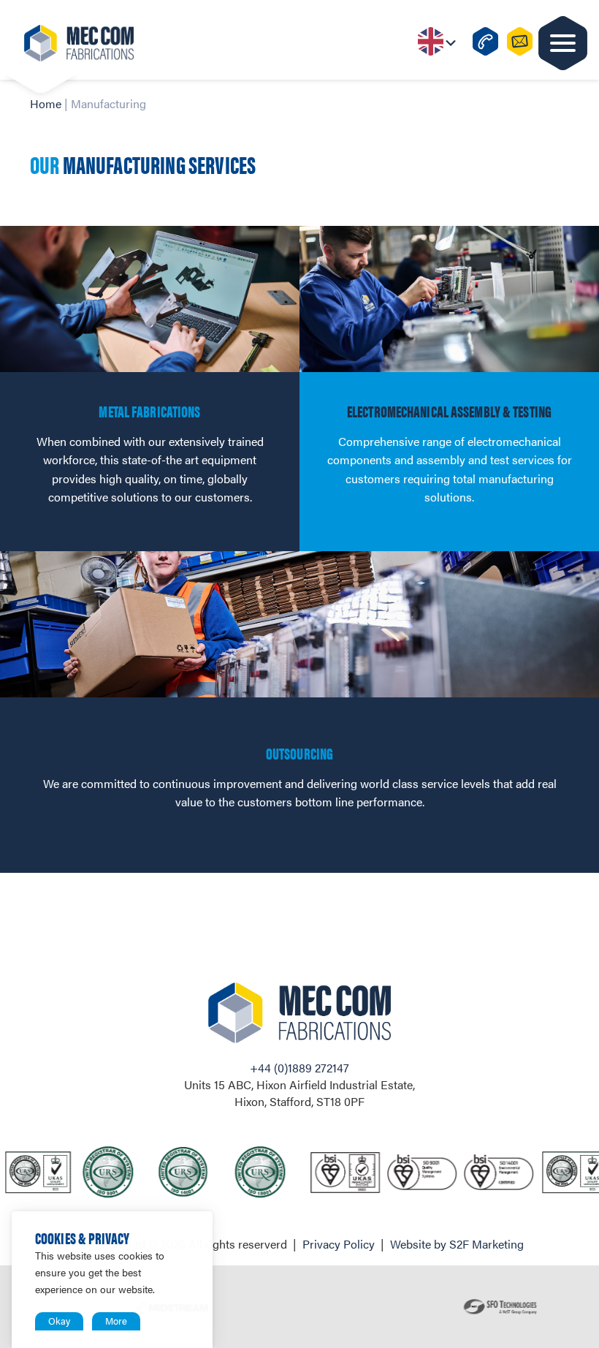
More (116, 1321)
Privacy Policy (338, 1243)
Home (45, 103)
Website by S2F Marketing (457, 1243)
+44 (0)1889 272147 (299, 1067)
